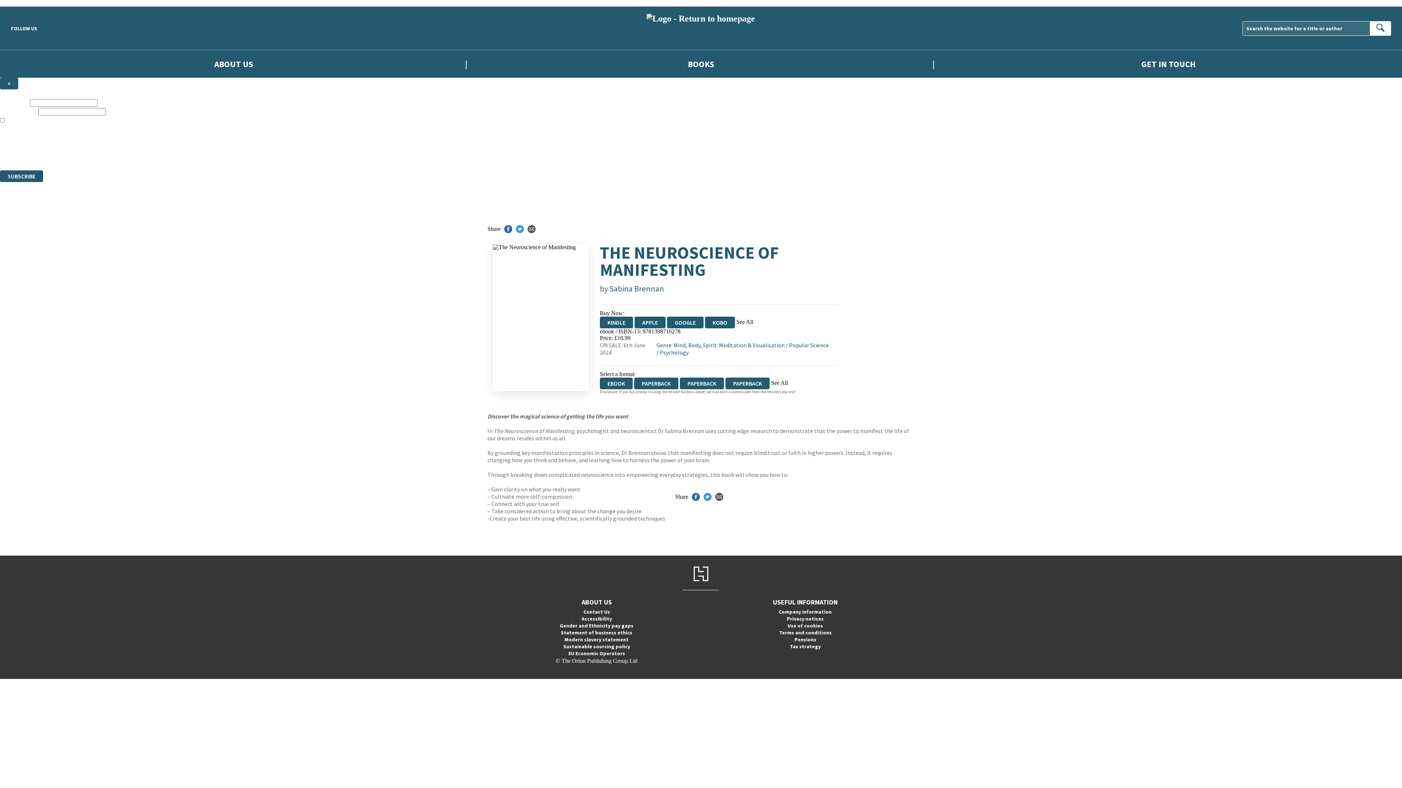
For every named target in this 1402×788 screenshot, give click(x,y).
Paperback (656, 383)
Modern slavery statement (596, 639)
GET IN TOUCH (1168, 64)
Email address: (18, 111)
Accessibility (597, 618)
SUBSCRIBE (21, 176)
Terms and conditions (805, 632)
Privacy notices (805, 618)
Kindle (616, 322)
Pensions (805, 639)
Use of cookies (805, 625)
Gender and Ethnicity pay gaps (596, 625)
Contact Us (596, 612)
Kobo (720, 322)
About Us (233, 64)
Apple (650, 322)
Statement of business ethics (596, 632)
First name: (14, 103)
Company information (805, 612)
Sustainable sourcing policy (596, 646)
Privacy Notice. (144, 154)
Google (685, 322)
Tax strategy (805, 646)
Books (701, 64)
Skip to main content (23, 3)
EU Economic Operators (596, 653)
